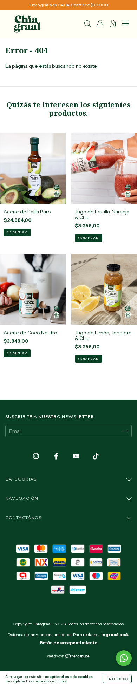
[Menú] (125, 24)
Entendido (117, 679)
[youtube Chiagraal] (76, 456)
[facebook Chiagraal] (56, 456)
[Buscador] (87, 24)
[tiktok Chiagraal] (96, 456)
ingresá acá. (115, 634)
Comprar (17, 232)
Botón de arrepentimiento (68, 642)
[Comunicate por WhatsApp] (124, 658)
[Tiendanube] (69, 657)
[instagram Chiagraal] (36, 456)
